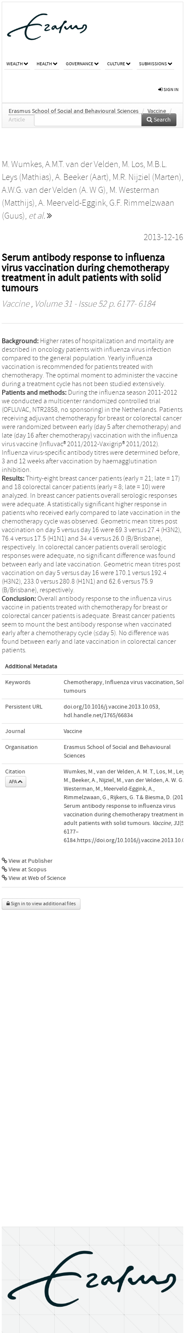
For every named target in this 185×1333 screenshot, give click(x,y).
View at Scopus (26, 869)
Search (161, 119)
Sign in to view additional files (43, 904)
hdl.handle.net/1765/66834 (98, 715)
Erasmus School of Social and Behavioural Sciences (74, 111)
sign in (171, 89)
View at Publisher (29, 861)
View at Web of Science (36, 878)
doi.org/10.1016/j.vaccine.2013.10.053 (111, 706)
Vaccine (157, 111)
